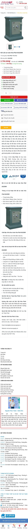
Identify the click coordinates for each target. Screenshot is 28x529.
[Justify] (25, 7)
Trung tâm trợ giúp (5, 374)
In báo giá (21, 100)
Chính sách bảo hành (6, 384)
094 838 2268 (23, 3)
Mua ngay (7, 100)
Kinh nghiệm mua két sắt (7, 375)
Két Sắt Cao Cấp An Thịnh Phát (18, 520)
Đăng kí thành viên (5, 368)
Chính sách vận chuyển (6, 386)
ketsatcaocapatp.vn (12, 328)
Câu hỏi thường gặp (5, 372)
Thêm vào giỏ (14, 97)
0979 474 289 (23, 107)
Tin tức (2, 356)
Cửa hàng (19, 527)
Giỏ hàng (25, 527)
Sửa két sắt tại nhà (5, 377)
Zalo (8, 527)
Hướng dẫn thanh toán (6, 370)
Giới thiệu (3, 354)
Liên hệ (2, 358)
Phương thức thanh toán (7, 391)
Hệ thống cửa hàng (5, 360)
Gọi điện (14, 527)
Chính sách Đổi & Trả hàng (7, 390)
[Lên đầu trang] (23, 521)
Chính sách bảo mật (5, 388)
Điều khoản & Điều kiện (6, 361)
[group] (14, 29)
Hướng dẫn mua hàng (6, 393)
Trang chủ (3, 352)
